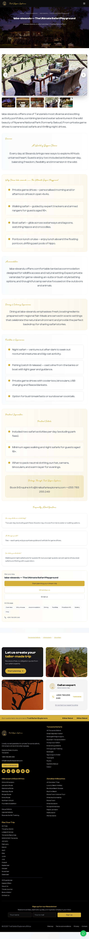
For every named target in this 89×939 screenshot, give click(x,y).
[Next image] (83, 75)
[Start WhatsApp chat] (83, 933)
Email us (44, 597)
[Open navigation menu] (84, 3)
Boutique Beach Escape (55, 788)
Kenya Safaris (7, 809)
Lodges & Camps (7, 832)
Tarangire (50, 758)
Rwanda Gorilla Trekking (10, 815)
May (3, 853)
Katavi (49, 767)
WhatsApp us (44, 590)
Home (22, 13)
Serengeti (50, 752)
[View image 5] (66, 102)
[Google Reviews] (13, 771)
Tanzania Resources (9, 835)
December (5, 874)
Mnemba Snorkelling (54, 797)
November (5, 871)
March (4, 847)
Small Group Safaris (54, 746)
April (3, 850)
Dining (46, 607)
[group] (44, 81)
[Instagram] (18, 771)
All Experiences (7, 880)
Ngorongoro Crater (53, 755)
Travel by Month (7, 829)
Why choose (20, 607)
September (5, 865)
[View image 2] (23, 102)
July (3, 859)
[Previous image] (5, 75)
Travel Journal (7, 889)
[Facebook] (23, 771)
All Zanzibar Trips (53, 782)
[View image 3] (37, 102)
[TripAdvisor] (8, 771)
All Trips (4, 826)
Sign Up (69, 915)
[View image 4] (52, 102)
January (5, 841)
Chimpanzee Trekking (54, 749)
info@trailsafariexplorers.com (12, 761)
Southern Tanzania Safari (56, 740)
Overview (9, 607)
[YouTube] (4, 771)
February (5, 844)
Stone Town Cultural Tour (56, 794)
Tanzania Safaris (34, 637)
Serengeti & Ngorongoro (55, 737)
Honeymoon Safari (53, 743)
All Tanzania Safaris (54, 730)
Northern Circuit (7, 800)
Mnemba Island (52, 803)
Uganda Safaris (7, 812)
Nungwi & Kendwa (53, 806)
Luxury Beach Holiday (54, 785)
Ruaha (49, 761)
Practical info (66, 607)
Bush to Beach (52, 791)
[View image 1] (8, 102)
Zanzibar (57, 637)
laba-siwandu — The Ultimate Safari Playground (54, 13)
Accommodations (31, 13)
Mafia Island (51, 813)
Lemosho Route (7, 785)
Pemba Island (51, 816)
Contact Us (5, 895)
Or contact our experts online (66, 705)
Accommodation (34, 607)
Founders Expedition (9, 803)
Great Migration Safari (55, 733)
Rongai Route (6, 794)
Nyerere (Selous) (52, 764)
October (4, 868)
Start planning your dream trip (44, 583)
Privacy (76, 926)
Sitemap (50, 926)
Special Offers (6, 883)
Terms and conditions (63, 926)
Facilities (55, 607)
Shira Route (6, 797)
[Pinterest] (28, 771)
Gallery (77, 607)
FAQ (7, 612)
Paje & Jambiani (52, 810)
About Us (5, 886)
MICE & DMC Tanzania (10, 838)
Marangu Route (7, 791)
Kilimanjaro (47, 637)
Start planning (14, 671)
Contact (84, 926)
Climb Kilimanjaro (8, 782)
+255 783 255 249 (8, 757)
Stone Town (51, 800)
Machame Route (7, 788)
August (4, 862)
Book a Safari (6, 892)
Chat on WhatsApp (10, 765)
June (3, 856)
